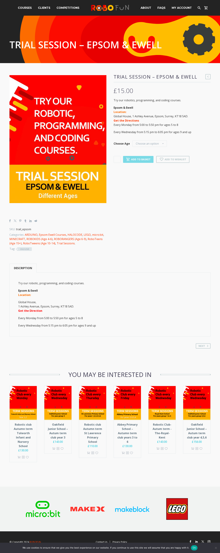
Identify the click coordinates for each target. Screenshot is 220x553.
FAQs (161, 7)
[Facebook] (10, 220)
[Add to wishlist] (27, 457)
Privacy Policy (120, 542)
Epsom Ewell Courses (52, 235)
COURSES (25, 7)
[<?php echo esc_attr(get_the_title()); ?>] (23, 457)
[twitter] (202, 541)
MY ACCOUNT (182, 7)
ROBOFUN (35, 542)
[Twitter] (15, 220)
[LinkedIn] (30, 220)
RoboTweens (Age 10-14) (39, 243)
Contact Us (101, 542)
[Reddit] (35, 220)
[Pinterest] (20, 220)
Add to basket (141, 159)
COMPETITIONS (68, 7)
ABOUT (146, 7)
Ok (194, 547)
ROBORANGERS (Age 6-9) (70, 239)
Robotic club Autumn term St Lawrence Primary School (92, 433)
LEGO (87, 235)
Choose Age (122, 143)
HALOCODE (75, 235)
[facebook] (190, 541)
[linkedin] (196, 541)
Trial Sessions (66, 243)
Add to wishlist (175, 159)
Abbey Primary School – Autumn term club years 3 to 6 (127, 433)
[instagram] (209, 541)
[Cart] (207, 8)
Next (202, 346)
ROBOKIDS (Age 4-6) (39, 239)
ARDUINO (31, 235)
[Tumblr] (25, 220)
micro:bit (97, 235)
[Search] (198, 8)
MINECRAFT (17, 239)
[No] (215, 548)
